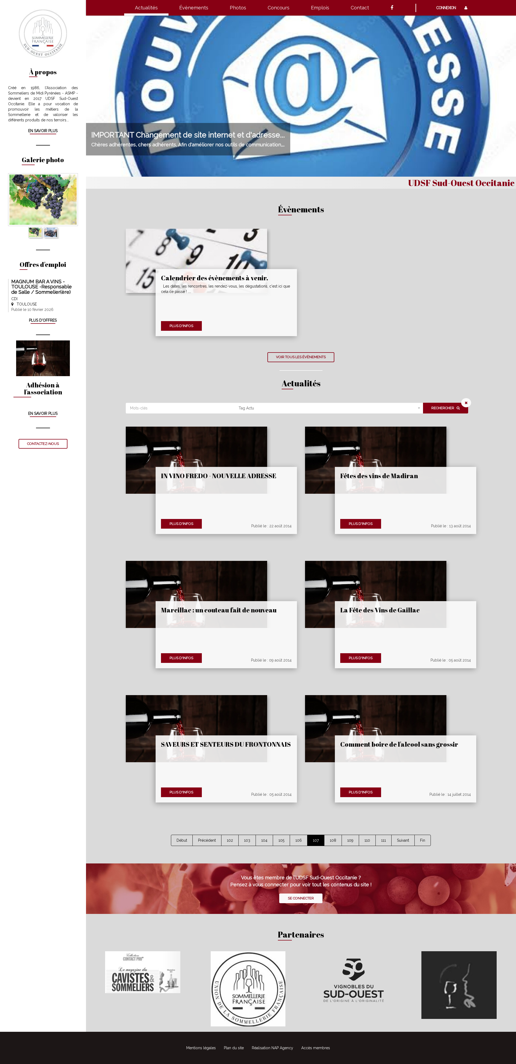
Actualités (146, 7)
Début (182, 840)
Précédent (207, 840)
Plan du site (234, 1048)
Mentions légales (201, 1048)
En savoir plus (43, 131)
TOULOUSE (25, 304)
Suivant (403, 840)
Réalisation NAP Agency (272, 1048)
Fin (422, 840)
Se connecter (301, 898)
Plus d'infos (181, 326)
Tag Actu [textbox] (246, 408)
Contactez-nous (43, 444)
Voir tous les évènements (301, 357)
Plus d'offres (43, 320)
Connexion (447, 8)
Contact (360, 7)
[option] (43, 199)
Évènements (193, 7)
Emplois (320, 7)
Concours (278, 7)
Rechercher (444, 408)
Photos (238, 7)
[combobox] (328, 408)
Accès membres (315, 1048)
